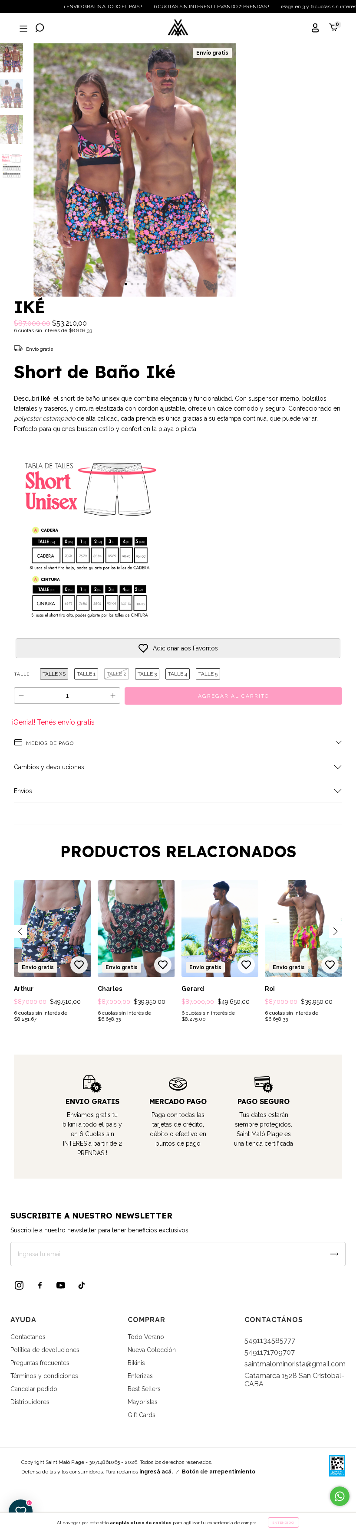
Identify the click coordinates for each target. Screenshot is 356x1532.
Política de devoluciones (44, 1349)
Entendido (283, 1522)
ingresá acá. (156, 1472)
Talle (22, 674)
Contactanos (28, 1336)
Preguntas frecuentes (39, 1362)
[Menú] (22, 29)
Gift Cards (141, 1414)
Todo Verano (146, 1336)
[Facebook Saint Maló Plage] (40, 1285)
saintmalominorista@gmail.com (295, 1364)
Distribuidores (29, 1401)
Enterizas (140, 1375)
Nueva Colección (152, 1349)
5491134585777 (269, 1340)
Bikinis (136, 1362)
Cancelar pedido (33, 1388)
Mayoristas (143, 1401)
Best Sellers (144, 1388)
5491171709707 (269, 1352)
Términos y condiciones (44, 1375)
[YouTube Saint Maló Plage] (60, 1285)
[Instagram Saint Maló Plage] (19, 1285)
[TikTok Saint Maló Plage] (81, 1285)
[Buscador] (40, 29)
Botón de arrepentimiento (218, 1472)
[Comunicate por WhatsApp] (339, 1496)
